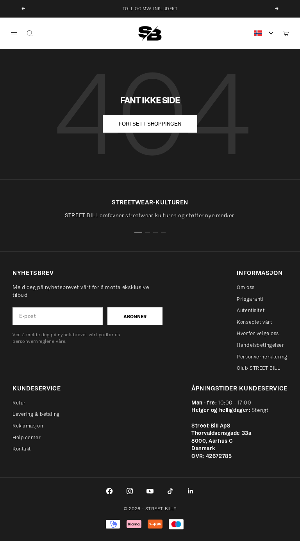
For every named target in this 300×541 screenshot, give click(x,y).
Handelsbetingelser (260, 345)
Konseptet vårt (254, 322)
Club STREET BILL (258, 368)
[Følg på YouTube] (150, 491)
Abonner (134, 316)
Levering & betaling (36, 414)
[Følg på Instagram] (130, 491)
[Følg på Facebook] (109, 491)
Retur (19, 403)
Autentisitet (250, 310)
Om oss (245, 287)
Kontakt (21, 449)
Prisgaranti (250, 299)
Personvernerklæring (262, 357)
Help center (26, 437)
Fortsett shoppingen (150, 124)
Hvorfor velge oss (258, 333)
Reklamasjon (27, 426)
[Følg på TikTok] (170, 491)
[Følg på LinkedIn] (191, 491)
